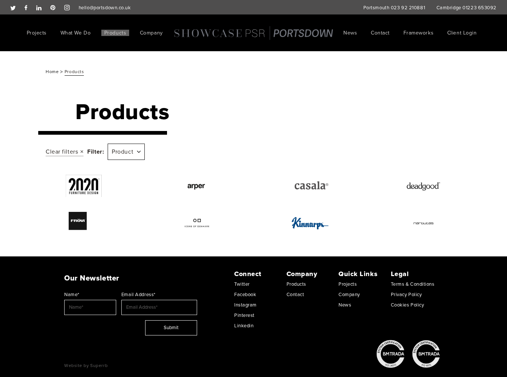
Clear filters (62, 151)
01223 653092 (479, 8)
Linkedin (244, 326)
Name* (71, 295)
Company (151, 33)
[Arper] (197, 186)
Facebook (245, 295)
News (350, 33)
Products (115, 33)
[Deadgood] (423, 186)
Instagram (245, 305)
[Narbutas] (423, 223)
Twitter (242, 284)
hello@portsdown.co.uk (105, 8)
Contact (380, 33)
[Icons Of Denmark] (197, 223)
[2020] (84, 186)
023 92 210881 (408, 8)
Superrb (99, 365)
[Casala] (310, 186)
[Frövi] (84, 223)
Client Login (462, 33)
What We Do (75, 33)
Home (53, 71)
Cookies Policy (407, 305)
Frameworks (418, 33)
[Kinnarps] (310, 223)
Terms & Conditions (413, 284)
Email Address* (138, 295)
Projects (37, 33)
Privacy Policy (406, 295)
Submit (171, 328)
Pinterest (244, 315)
